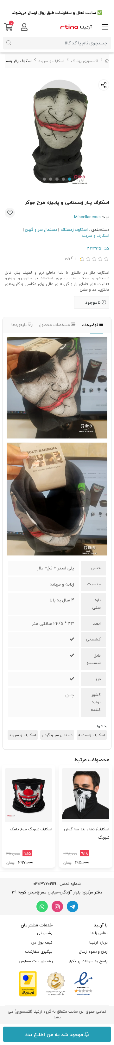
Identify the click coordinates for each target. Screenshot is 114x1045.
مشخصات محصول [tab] (55, 324)
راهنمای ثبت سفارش (36, 961)
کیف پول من (42, 942)
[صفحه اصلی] (107, 61)
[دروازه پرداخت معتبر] (28, 983)
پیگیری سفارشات (39, 951)
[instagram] (57, 906)
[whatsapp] (42, 906)
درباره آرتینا (98, 942)
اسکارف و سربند (51, 61)
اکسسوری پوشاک (84, 61)
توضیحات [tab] (90, 324)
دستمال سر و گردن (41, 229)
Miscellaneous (87, 216)
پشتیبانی (45, 933)
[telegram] (72, 906)
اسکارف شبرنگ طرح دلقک (31, 829)
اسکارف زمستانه (74, 229)
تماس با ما (99, 933)
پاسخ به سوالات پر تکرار (88, 961)
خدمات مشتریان (37, 925)
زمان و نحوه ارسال (93, 951)
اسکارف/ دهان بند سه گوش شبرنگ (86, 833)
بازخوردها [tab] (19, 324)
